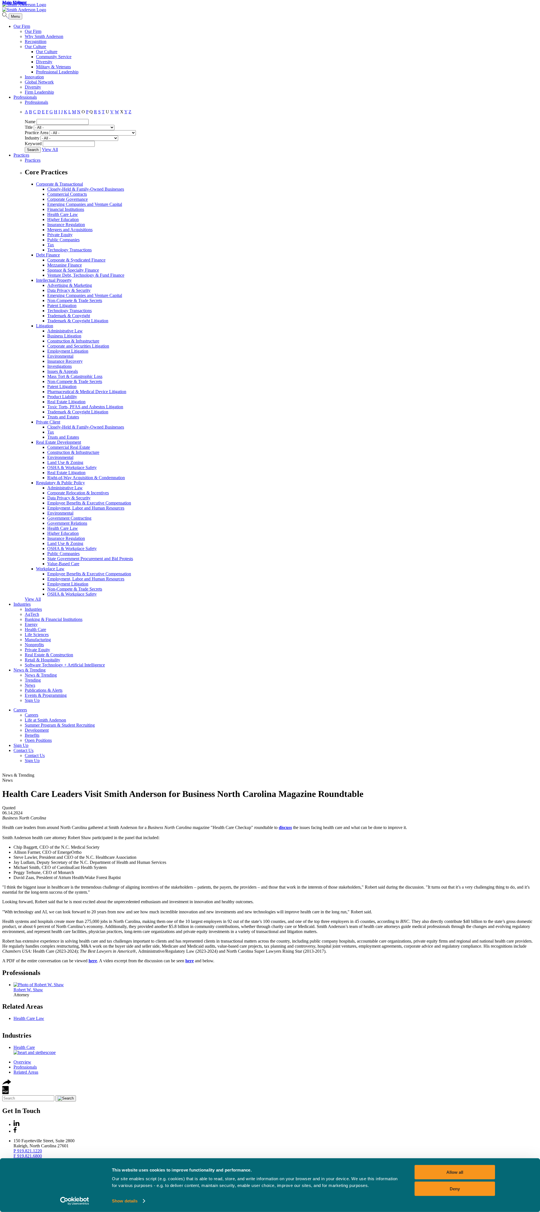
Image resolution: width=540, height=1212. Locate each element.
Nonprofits (34, 644)
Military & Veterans (53, 66)
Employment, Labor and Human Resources (85, 508)
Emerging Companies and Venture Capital (84, 204)
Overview (22, 1062)
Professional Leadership (57, 71)
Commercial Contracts (67, 194)
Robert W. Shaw (28, 989)
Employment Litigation (67, 351)
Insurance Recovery (65, 361)
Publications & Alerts (43, 690)
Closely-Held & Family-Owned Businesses (85, 189)
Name (30, 121)
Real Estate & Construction (49, 654)
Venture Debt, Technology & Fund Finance (85, 275)
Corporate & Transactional (59, 184)
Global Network (39, 82)
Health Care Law (62, 214)
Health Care (35, 629)
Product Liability (62, 396)
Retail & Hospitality (42, 659)
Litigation (44, 325)
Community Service (53, 56)
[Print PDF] (5, 1092)
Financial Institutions (65, 209)
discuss (285, 827)
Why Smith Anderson (44, 36)
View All (50, 149)
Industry (32, 138)
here (189, 960)
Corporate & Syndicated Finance (76, 260)
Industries (22, 604)
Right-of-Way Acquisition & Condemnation (86, 477)
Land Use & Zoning (65, 462)
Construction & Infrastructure (73, 341)
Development (37, 730)
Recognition (35, 41)
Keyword (33, 143)
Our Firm (22, 26)
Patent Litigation (61, 305)
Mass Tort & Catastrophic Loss (74, 376)
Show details (125, 1201)
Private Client (48, 422)
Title (29, 127)
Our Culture (35, 46)
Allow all (454, 1172)
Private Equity (60, 234)
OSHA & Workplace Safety (72, 467)
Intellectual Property (54, 280)
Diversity (44, 61)
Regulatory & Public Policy (60, 482)
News (30, 685)
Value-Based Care (63, 563)
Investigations (59, 366)
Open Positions (38, 740)
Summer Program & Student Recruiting (60, 725)
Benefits (32, 735)
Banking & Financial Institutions (53, 619)
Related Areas (22, 1006)
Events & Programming (46, 695)
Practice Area (36, 132)
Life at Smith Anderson (45, 720)
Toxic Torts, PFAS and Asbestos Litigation (85, 406)
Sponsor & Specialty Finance (73, 270)
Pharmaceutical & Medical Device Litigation (86, 391)
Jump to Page (14, 2)
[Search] (5, 16)
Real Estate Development (58, 442)
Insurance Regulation (66, 224)
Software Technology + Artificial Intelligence (65, 665)
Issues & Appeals (62, 371)
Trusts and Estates (63, 416)
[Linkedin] (16, 1124)
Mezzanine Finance (64, 265)
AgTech (32, 614)
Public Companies (63, 239)
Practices (21, 155)
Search (33, 150)
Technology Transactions (69, 249)
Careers (20, 710)
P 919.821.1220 (28, 1150)
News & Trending (30, 670)
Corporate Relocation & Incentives (78, 492)
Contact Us (23, 750)
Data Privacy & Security (69, 290)
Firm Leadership (39, 92)
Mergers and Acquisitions (70, 229)
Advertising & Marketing (69, 285)
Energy (31, 624)
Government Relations (67, 523)
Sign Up (32, 700)
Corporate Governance (67, 199)
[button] (6, 1083)
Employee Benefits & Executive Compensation (89, 503)
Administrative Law (65, 330)
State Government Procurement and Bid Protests (90, 558)
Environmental (60, 356)
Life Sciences (37, 634)
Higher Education (63, 219)
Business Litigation (64, 336)
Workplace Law (50, 568)
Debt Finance (48, 255)
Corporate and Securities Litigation (78, 346)
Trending (33, 680)
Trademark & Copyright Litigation (77, 320)
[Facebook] (15, 1131)
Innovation (34, 77)
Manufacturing (38, 639)
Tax (50, 244)
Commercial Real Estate (68, 447)
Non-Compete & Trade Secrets (74, 300)
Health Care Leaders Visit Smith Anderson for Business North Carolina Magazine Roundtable (182, 794)
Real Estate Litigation (66, 401)
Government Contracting (69, 518)
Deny (455, 1188)
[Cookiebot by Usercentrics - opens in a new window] (74, 1201)
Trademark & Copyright (68, 315)
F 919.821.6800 (28, 1156)
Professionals (25, 97)
